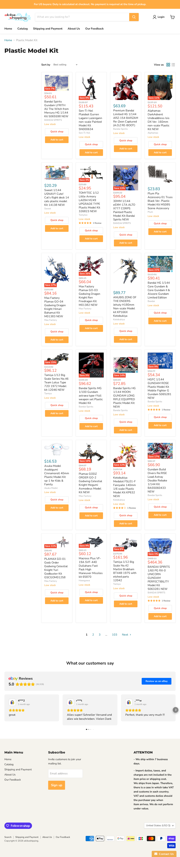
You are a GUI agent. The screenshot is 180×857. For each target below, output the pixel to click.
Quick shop (56, 131)
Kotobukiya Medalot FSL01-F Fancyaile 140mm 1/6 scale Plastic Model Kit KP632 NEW (124, 487)
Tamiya (48, 393)
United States (158, 825)
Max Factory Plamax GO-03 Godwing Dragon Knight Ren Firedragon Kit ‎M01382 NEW (89, 296)
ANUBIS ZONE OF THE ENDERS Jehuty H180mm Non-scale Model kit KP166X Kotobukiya (124, 306)
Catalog (22, 29)
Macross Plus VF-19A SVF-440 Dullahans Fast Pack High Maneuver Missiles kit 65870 (91, 567)
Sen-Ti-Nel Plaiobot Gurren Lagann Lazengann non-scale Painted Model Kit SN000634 (90, 120)
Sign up (56, 785)
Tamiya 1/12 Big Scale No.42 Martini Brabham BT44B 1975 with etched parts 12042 (124, 571)
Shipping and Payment (47, 29)
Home (8, 29)
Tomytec (83, 215)
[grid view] (168, 64)
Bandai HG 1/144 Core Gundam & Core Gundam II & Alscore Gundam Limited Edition (159, 290)
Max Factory (50, 320)
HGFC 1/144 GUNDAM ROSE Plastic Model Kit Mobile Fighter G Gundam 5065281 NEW (159, 389)
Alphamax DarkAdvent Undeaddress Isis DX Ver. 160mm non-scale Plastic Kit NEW (158, 120)
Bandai (151, 301)
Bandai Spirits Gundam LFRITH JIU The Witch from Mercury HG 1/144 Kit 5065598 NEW (56, 109)
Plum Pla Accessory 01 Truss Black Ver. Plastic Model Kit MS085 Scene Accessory (160, 201)
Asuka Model (51, 488)
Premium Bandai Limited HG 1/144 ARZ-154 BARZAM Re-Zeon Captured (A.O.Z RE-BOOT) (125, 118)
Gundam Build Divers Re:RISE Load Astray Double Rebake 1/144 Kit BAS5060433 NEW (157, 481)
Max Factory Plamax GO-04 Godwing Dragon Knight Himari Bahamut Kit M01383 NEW (55, 307)
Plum (150, 212)
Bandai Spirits (120, 129)
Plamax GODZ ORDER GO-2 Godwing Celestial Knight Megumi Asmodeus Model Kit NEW (90, 483)
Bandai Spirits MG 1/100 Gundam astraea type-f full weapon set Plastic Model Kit (91, 395)
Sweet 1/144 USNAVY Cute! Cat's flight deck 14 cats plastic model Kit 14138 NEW (56, 197)
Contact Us (165, 853)
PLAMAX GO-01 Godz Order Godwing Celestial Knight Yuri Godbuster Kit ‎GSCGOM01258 (56, 568)
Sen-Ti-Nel (84, 132)
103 (114, 635)
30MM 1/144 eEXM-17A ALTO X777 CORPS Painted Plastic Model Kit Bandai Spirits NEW (124, 210)
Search (7, 837)
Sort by (45, 64)
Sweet (47, 208)
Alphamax (153, 132)
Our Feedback (94, 29)
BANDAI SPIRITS (53, 120)
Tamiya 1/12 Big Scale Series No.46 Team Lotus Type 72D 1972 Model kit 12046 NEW (56, 382)
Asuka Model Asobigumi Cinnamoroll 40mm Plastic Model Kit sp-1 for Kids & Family (56, 475)
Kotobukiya (119, 319)
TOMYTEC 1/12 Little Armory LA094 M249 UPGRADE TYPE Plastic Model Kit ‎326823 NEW (89, 202)
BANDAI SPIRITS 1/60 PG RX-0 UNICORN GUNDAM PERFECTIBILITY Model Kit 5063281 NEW (159, 578)
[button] (4, 710)
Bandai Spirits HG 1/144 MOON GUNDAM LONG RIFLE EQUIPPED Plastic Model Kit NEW (124, 397)
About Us (74, 29)
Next (125, 635)
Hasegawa (84, 580)
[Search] (134, 17)
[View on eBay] (12, 702)
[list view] (173, 64)
